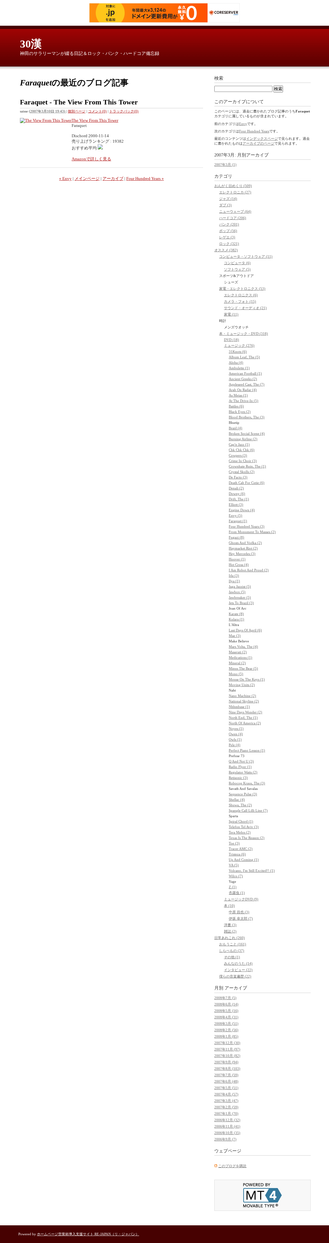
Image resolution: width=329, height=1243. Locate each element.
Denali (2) (236, 488)
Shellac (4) (237, 799)
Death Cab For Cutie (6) (246, 483)
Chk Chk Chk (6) (241, 450)
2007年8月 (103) (227, 1068)
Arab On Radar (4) (243, 390)
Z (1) (232, 887)
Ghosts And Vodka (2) (245, 543)
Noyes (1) (236, 728)
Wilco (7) (236, 876)
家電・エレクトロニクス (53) (242, 289)
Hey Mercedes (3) (242, 554)
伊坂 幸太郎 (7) (241, 918)
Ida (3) (234, 575)
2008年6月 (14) (226, 1004)
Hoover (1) (237, 559)
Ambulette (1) (239, 368)
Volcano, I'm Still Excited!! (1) (252, 870)
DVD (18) (231, 340)
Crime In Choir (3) (243, 461)
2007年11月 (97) (227, 1049)
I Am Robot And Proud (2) (249, 570)
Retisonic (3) (238, 778)
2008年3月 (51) (226, 1023)
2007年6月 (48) (226, 1081)
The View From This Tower (95, 120)
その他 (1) (232, 957)
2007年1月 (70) (226, 1113)
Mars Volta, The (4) (243, 646)
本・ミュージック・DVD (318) (243, 333)
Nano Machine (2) (242, 696)
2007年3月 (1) (225, 164)
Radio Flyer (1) (240, 767)
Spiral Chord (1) (241, 821)
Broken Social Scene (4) (247, 433)
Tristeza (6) (237, 854)
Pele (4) (234, 745)
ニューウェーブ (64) (235, 211)
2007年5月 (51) (226, 1088)
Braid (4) (235, 428)
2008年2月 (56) (226, 1030)
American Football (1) (245, 373)
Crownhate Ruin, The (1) (247, 466)
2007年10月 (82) (227, 1056)
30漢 (31, 44)
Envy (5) (235, 515)
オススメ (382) (226, 250)
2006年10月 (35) (227, 1133)
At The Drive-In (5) (243, 401)
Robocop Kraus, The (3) (247, 783)
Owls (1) (235, 739)
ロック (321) (229, 244)
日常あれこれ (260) (229, 938)
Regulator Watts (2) (243, 772)
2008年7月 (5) (225, 998)
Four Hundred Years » (145, 178)
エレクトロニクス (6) (241, 295)
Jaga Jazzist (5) (240, 586)
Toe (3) (234, 843)
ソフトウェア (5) (237, 269)
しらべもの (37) (231, 950)
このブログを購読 (232, 1166)
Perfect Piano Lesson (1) (247, 750)
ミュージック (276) (239, 345)
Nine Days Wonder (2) (245, 712)
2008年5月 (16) (226, 1011)
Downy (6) (237, 494)
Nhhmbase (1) (239, 707)
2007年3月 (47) (226, 1101)
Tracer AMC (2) (241, 849)
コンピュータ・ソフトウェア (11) (245, 256)
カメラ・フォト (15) (240, 301)
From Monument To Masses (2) (252, 532)
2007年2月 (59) (226, 1107)
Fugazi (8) (236, 537)
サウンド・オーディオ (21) (245, 308)
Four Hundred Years (254, 131)
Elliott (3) (236, 504)
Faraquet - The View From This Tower (79, 102)
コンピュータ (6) (237, 263)
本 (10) (229, 906)
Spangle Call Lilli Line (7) (248, 810)
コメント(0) (97, 111)
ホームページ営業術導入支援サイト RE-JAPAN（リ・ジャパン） (88, 1234)
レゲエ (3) (227, 237)
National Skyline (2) (244, 701)
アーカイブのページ (258, 143)
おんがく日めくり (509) (233, 186)
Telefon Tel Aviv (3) (244, 827)
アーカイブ (112, 178)
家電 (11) (231, 314)
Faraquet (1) (238, 521)
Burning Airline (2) (243, 439)
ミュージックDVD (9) (241, 899)
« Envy (65, 178)
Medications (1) (240, 657)
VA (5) (234, 865)
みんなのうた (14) (238, 963)
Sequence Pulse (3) (243, 794)
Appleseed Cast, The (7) (246, 384)
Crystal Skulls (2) (241, 472)
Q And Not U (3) (241, 761)
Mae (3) (235, 636)
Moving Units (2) (242, 685)
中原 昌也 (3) (239, 912)
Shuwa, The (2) (240, 805)
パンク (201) (229, 224)
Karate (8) (236, 614)
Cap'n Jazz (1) (239, 444)
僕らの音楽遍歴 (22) (235, 976)
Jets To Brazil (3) (241, 603)
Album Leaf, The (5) (244, 357)
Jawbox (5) (237, 592)
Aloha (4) (236, 362)
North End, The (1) (243, 718)
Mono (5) (236, 674)
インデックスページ (262, 138)
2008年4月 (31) (226, 1017)
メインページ (87, 178)
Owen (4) (236, 734)
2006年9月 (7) (225, 1139)
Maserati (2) (238, 652)
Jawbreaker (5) (240, 597)
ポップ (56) (228, 231)
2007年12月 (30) (227, 1043)
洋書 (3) (230, 925)
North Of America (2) (245, 723)
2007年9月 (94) (226, 1062)
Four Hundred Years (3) (246, 526)
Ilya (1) (234, 581)
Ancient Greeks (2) (243, 379)
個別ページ (76, 111)
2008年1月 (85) (226, 1036)
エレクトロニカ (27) (235, 192)
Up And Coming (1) (244, 860)
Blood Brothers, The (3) (246, 417)
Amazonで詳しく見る (91, 158)
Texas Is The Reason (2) (246, 838)
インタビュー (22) (238, 970)
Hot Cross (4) (239, 565)
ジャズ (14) (228, 199)
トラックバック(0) (123, 111)
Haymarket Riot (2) (243, 548)
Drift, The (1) (239, 499)
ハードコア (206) (232, 218)
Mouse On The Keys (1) (247, 679)
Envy (243, 124)
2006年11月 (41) (227, 1126)
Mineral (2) (237, 663)
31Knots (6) (238, 351)
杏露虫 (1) (237, 893)
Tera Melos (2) (240, 832)
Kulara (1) (236, 619)
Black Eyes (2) (240, 412)
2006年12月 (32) (227, 1120)
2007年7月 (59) (226, 1075)
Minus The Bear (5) (243, 668)
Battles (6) (236, 406)
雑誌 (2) (230, 931)
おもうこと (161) (232, 944)
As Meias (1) (238, 395)
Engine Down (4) (242, 510)
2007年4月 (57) (226, 1094)
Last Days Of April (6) (245, 630)
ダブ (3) (225, 205)
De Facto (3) (238, 477)
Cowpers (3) (238, 455)
